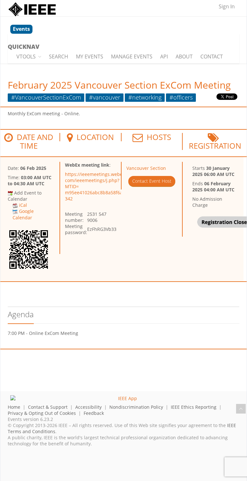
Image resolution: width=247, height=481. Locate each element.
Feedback (94, 413)
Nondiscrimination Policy (136, 407)
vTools (26, 56)
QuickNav (23, 46)
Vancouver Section (146, 168)
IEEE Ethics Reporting (193, 407)
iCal (23, 205)
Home (14, 407)
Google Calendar (23, 214)
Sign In (227, 6)
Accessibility (88, 407)
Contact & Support (48, 407)
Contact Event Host (151, 181)
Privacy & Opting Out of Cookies (42, 413)
